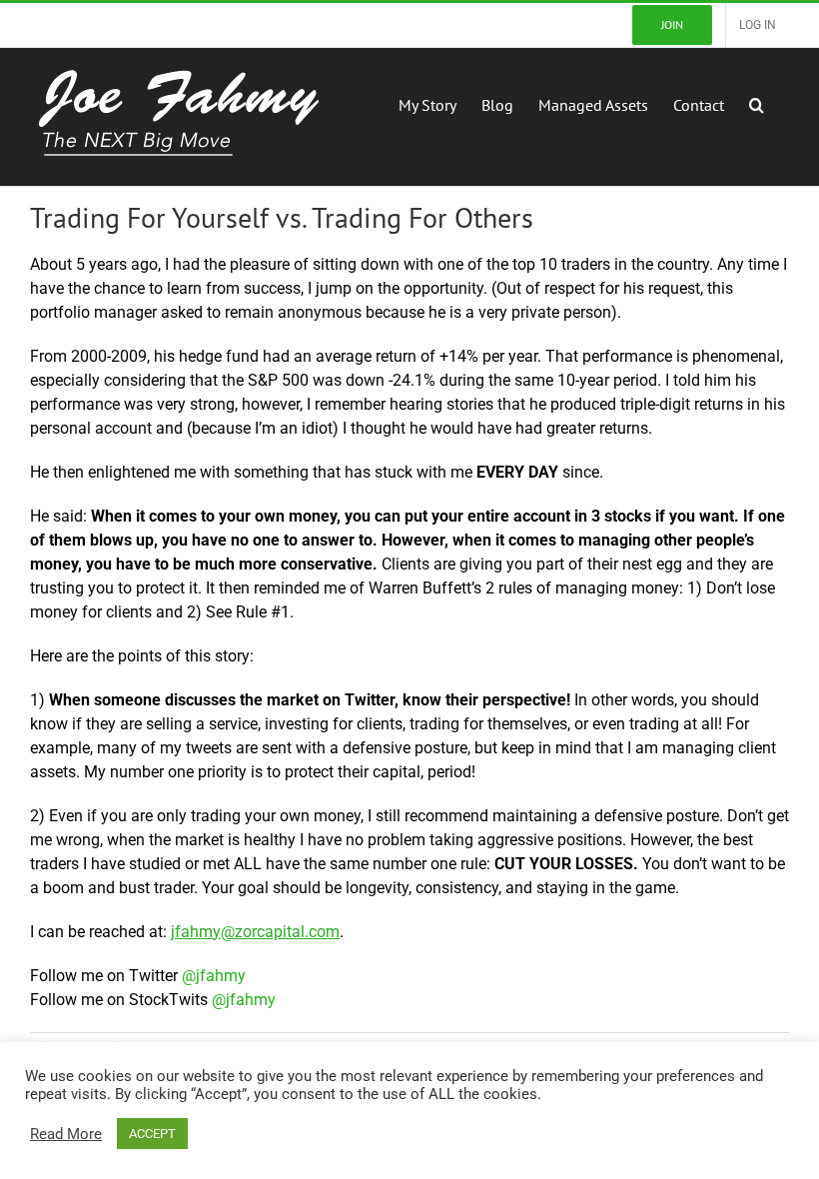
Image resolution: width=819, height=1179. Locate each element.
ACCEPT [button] (152, 1133)
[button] (756, 103)
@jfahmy (214, 975)
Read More (66, 1134)
